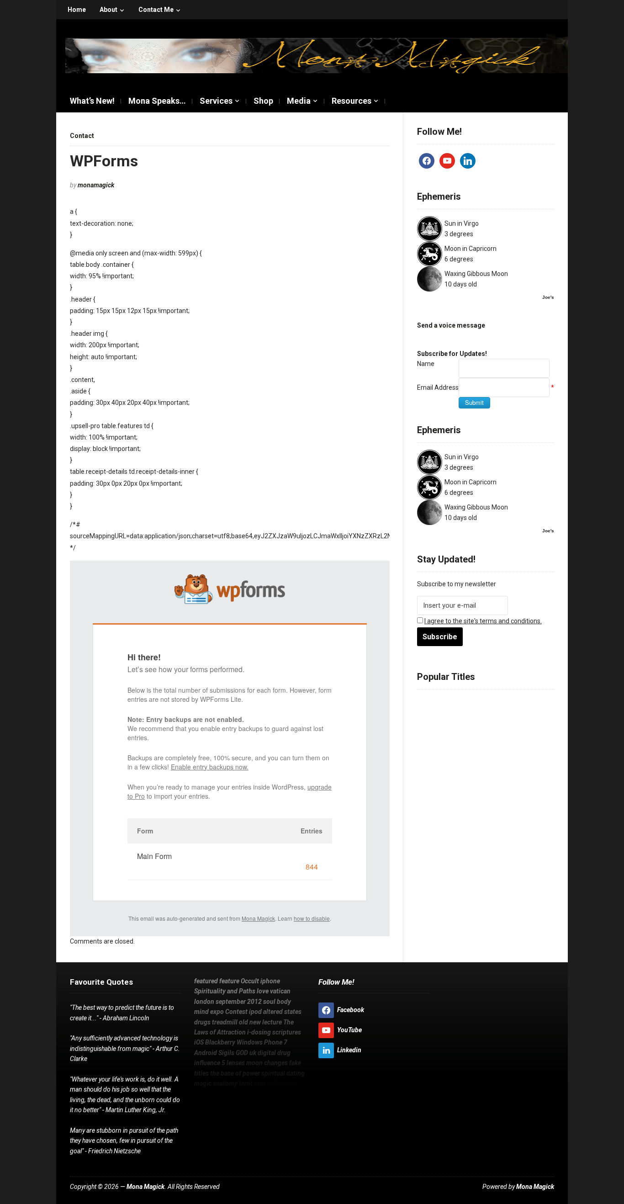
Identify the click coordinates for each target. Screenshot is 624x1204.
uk (483, 768)
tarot (474, 800)
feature (458, 702)
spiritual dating (518, 789)
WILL (201, 1093)
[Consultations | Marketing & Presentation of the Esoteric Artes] (316, 54)
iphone (505, 702)
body (458, 724)
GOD (471, 768)
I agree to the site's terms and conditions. (483, 621)
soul (442, 724)
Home (77, 9)
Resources (351, 101)
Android (430, 768)
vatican (476, 713)
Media (299, 101)
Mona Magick (258, 918)
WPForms (104, 161)
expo (493, 724)
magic (427, 800)
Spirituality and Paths (224, 991)
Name (425, 363)
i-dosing (530, 746)
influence (432, 778)
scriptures (433, 757)
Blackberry (469, 757)
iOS (541, 800)
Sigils (453, 768)
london (500, 713)
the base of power (463, 789)
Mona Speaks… (157, 101)
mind (475, 724)
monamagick (96, 185)
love (457, 713)
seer (490, 800)
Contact (82, 135)
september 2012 (239, 1001)
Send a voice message (451, 325)
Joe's (548, 297)
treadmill (497, 735)
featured (431, 702)
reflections (516, 800)
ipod (536, 724)
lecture (428, 746)
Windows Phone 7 (517, 757)
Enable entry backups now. (210, 766)
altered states (439, 735)
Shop (263, 101)
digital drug (507, 768)
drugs (472, 735)
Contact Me (156, 9)
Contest (515, 724)
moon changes (501, 778)
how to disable (312, 918)
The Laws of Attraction (479, 746)
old (518, 735)
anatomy (451, 800)
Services (216, 101)
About (108, 9)
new (530, 735)
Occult (482, 702)
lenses (465, 778)
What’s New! (92, 101)
